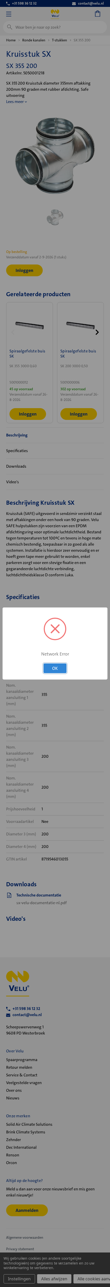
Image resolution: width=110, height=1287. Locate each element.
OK (55, 668)
